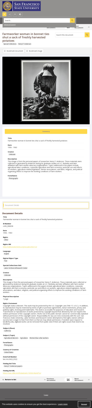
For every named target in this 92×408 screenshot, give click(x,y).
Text (5, 261)
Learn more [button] (63, 404)
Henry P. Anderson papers (13, 366)
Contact (46, 395)
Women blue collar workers (39, 338)
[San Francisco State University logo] (21, 6)
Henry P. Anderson (24, 44)
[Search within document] (87, 34)
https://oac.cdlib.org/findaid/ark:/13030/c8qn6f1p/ (22, 373)
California (7, 331)
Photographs (13, 178)
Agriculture (24, 338)
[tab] (46, 131)
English (6, 254)
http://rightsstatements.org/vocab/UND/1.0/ (20, 247)
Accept (84, 404)
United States (8, 352)
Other (6, 240)
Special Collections (10, 44)
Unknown (12, 154)
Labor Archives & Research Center (15, 268)
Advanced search (10, 25)
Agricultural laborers (11, 338)
